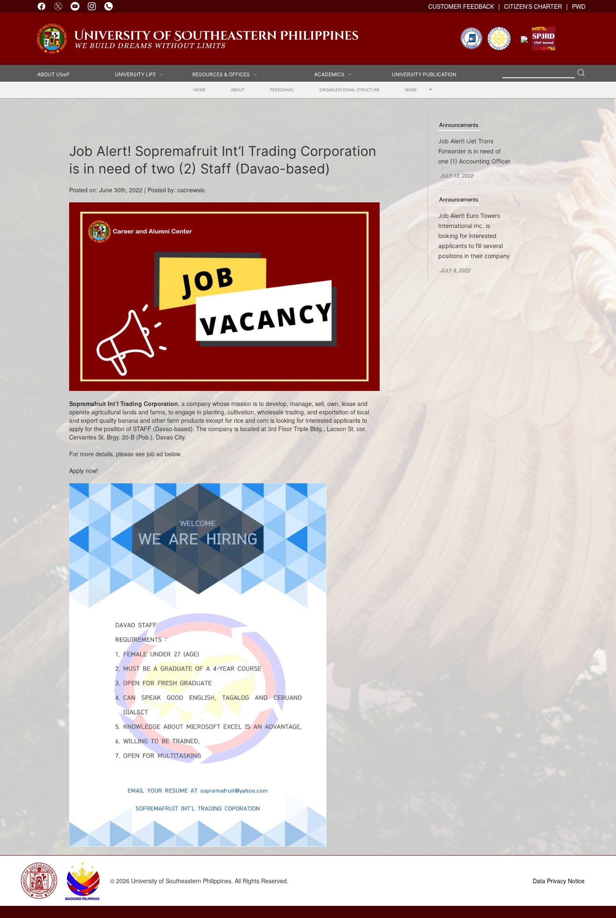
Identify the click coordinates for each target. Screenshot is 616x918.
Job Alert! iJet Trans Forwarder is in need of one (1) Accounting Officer (474, 151)
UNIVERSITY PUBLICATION (424, 74)
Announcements (459, 125)
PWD (578, 6)
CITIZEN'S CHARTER (533, 6)
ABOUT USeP (53, 74)
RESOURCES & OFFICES (222, 74)
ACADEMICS (330, 74)
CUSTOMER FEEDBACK (461, 6)
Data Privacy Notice (559, 881)
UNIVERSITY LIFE (136, 74)
